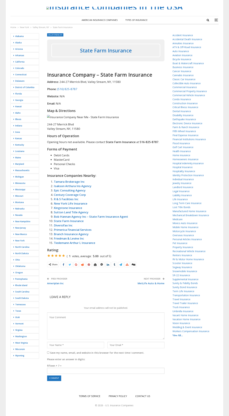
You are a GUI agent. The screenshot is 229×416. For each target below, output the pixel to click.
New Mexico (21, 234)
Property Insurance (183, 247)
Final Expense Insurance (185, 135)
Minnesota (20, 183)
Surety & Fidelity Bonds (185, 283)
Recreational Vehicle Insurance (189, 251)
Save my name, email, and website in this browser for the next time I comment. (97, 352)
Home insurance (181, 155)
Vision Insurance (181, 323)
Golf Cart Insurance (183, 147)
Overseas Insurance (183, 235)
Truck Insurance (181, 307)
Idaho (18, 112)
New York (20, 240)
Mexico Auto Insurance (185, 223)
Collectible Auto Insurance (187, 83)
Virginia (18, 330)
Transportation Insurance (186, 295)
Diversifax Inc (63, 225)
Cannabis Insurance (183, 75)
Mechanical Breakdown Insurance (191, 215)
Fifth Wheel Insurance (184, 131)
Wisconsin (20, 349)
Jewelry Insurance (182, 183)
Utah (17, 317)
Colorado (19, 68)
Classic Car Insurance (184, 79)
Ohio (17, 259)
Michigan (19, 176)
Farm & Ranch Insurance (186, 127)
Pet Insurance (180, 243)
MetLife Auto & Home (151, 283)
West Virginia (21, 342)
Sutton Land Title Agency (71, 212)
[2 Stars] (52, 255)
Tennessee (20, 304)
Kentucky (19, 144)
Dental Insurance (182, 111)
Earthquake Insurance (184, 119)
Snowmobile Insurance (185, 271)
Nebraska (19, 208)
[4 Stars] (60, 255)
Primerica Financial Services (73, 230)
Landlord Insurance (183, 187)
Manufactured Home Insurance (189, 211)
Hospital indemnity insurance (188, 163)
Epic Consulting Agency (69, 190)
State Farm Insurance (69, 221)
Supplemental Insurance (185, 279)
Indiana (18, 125)
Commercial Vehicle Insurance (189, 95)
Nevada (18, 215)
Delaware (19, 81)
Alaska (18, 42)
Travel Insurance (181, 299)
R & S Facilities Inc (66, 199)
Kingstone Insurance (68, 208)
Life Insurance (180, 199)
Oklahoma (20, 266)
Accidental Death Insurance (187, 39)
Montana (19, 202)
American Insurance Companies (100, 20)
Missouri (19, 195)
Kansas (18, 138)
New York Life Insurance (70, 203)
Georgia (19, 100)
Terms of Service (89, 396)
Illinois (18, 119)
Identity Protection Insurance (188, 175)
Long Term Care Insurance (187, 203)
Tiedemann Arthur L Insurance (74, 243)
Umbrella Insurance (183, 311)
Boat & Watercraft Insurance (188, 63)
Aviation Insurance (182, 55)
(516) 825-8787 (67, 89)
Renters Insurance (182, 255)
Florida (18, 93)
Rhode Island (21, 285)
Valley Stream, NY (55, 35)
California (19, 61)
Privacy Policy (118, 396)
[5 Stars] (63, 255)
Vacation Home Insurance (187, 319)
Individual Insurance (183, 179)
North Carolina (22, 247)
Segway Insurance (182, 267)
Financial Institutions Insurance (189, 139)
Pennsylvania (21, 279)
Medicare (178, 219)
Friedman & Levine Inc (69, 238)
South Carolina (22, 291)
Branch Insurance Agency (71, 234)
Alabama (19, 36)
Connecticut (21, 74)
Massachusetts (22, 170)
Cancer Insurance (182, 71)
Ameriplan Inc (55, 283)
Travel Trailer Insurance (185, 303)
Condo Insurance (182, 99)
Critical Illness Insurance (185, 107)
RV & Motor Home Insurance (188, 259)
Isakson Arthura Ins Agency (72, 186)
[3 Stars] (56, 255)
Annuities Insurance (183, 43)
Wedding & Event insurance (187, 327)
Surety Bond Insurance (185, 287)
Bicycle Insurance (182, 59)
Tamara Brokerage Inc (69, 182)
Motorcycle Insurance (184, 231)
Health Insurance (182, 151)
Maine (18, 157)
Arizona (19, 49)
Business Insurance (183, 67)
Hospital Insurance (183, 167)
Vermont (19, 323)
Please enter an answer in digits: (66, 359)
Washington (21, 336)
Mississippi (20, 189)
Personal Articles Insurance (187, 239)
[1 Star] (48, 255)
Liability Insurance (182, 195)
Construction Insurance (185, 103)
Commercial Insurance (185, 87)
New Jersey (20, 227)
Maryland (19, 164)
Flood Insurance (181, 143)
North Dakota (22, 253)
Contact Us (142, 396)
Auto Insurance (181, 51)
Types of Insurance (136, 20)
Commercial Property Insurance (190, 91)
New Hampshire (22, 221)
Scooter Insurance (182, 263)
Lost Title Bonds (181, 207)
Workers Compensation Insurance (191, 331)
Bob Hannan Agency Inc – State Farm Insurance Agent (91, 217)
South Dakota (22, 298)
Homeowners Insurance (185, 159)
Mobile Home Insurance (185, 227)
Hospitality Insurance (184, 171)
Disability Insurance (183, 115)
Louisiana (19, 151)
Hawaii (18, 106)
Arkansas (19, 55)
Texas (18, 310)
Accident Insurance (183, 35)
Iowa (17, 132)
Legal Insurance (181, 191)
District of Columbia (24, 87)
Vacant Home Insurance (185, 315)
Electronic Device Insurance (187, 123)
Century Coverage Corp (70, 195)
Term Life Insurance (183, 291)
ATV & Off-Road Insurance (187, 47)
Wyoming (19, 355)
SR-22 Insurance (181, 275)
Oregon (19, 272)
